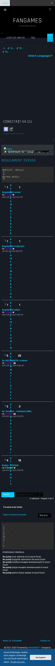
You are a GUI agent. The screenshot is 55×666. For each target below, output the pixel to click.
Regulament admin (11, 325)
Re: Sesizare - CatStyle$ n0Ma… (17, 411)
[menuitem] (32, 38)
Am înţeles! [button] (41, 657)
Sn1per (8, 194)
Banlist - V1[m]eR (10, 465)
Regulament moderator (11, 268)
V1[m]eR (9, 468)
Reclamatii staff (11, 376)
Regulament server (18, 160)
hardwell (9, 363)
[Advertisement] (27, 89)
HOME (5, 3)
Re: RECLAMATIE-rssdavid (14, 360)
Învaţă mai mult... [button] (18, 662)
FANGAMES (33, 647)
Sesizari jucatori (11, 428)
